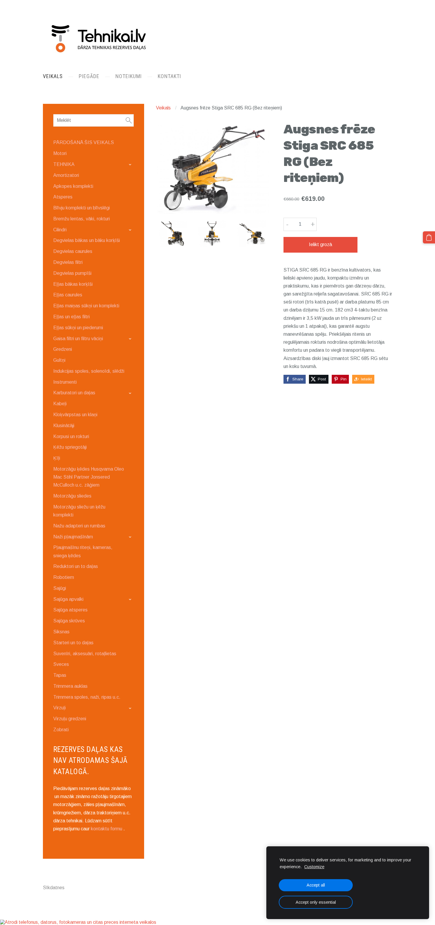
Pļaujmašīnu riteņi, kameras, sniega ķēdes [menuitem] (82, 551)
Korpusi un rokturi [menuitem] (71, 436)
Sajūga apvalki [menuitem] (68, 599)
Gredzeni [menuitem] (62, 349)
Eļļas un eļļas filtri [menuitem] (71, 316)
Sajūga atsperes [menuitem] (70, 609)
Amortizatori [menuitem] (66, 175)
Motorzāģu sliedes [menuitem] (72, 495)
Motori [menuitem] (60, 153)
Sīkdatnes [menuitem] (54, 887)
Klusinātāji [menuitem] (63, 425)
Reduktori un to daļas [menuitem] (75, 566)
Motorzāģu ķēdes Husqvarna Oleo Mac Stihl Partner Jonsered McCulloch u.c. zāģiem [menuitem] (88, 476)
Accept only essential (316, 902)
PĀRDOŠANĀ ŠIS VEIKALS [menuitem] (83, 142)
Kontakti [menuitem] (169, 76)
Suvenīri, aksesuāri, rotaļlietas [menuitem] (84, 653)
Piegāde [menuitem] (89, 76)
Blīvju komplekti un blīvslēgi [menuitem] (81, 207)
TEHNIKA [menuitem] (64, 164)
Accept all (316, 885)
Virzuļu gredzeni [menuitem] (69, 718)
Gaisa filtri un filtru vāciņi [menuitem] (78, 338)
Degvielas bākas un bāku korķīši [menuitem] (86, 240)
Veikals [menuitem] (53, 76)
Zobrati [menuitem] (61, 729)
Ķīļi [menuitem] (56, 458)
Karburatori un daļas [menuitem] (74, 392)
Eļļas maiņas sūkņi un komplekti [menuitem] (86, 305)
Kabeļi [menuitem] (60, 403)
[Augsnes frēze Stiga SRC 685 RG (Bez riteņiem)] (173, 233)
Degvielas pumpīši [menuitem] (72, 273)
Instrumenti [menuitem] (65, 382)
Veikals (163, 107)
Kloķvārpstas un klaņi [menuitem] (75, 414)
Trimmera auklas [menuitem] (70, 686)
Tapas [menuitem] (59, 675)
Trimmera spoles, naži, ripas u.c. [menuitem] (86, 697)
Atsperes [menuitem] (62, 196)
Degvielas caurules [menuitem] (72, 251)
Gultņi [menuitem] (59, 360)
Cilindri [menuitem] (60, 229)
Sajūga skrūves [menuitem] (69, 620)
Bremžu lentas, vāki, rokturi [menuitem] (81, 218)
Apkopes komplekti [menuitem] (73, 186)
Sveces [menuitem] (61, 664)
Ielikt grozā (320, 244)
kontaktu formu (106, 828)
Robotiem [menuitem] (63, 577)
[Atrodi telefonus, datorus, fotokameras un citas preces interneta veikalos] (78, 922)
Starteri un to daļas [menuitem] (73, 642)
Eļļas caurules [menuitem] (67, 294)
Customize (314, 866)
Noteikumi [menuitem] (128, 76)
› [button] (131, 164)
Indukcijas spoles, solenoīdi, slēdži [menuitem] (88, 371)
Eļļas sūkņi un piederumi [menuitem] (78, 327)
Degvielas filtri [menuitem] (68, 262)
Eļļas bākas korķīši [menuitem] (73, 284)
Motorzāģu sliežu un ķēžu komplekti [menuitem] (79, 510)
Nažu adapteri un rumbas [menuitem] (79, 525)
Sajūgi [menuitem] (59, 588)
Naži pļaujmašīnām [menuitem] (73, 536)
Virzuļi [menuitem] (59, 707)
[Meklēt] (128, 120)
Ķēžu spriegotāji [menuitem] (70, 447)
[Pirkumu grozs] (429, 237)
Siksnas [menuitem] (61, 631)
